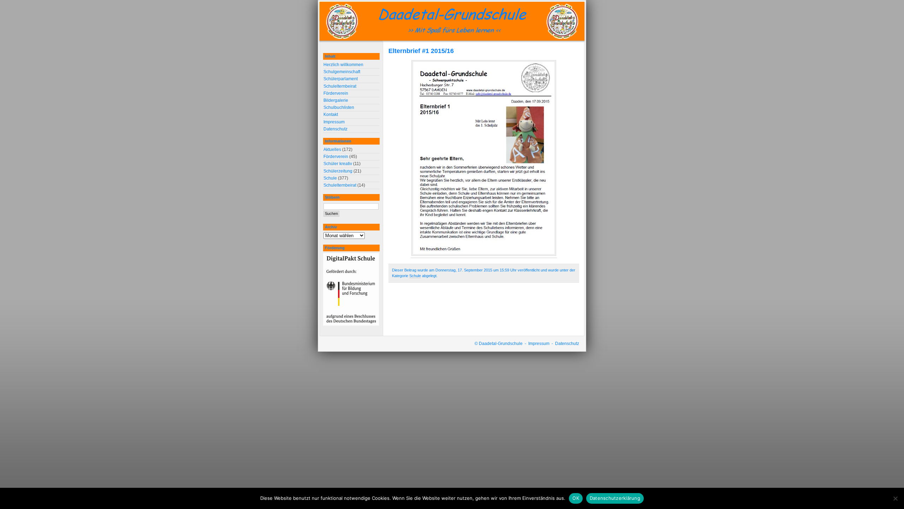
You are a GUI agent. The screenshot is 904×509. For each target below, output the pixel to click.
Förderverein (335, 93)
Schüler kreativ (337, 163)
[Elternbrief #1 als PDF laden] (484, 255)
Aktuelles (332, 149)
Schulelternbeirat (339, 86)
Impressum (334, 121)
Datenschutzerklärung (615, 498)
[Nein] (895, 498)
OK (575, 498)
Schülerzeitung (337, 171)
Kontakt (330, 114)
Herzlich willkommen (343, 64)
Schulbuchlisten (338, 107)
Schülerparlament (340, 78)
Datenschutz (335, 129)
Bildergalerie (335, 100)
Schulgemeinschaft (341, 71)
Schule (415, 276)
